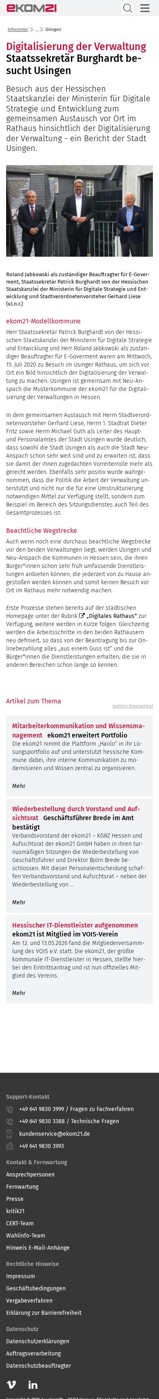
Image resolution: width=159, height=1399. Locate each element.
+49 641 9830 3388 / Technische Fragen (69, 1121)
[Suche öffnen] (127, 8)
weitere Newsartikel (133, 706)
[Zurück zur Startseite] (31, 8)
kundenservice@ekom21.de (54, 1134)
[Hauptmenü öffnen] (145, 8)
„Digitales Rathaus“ (111, 616)
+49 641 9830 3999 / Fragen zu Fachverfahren (76, 1109)
